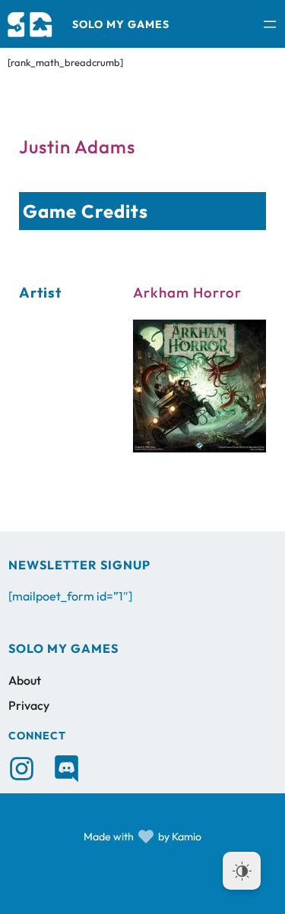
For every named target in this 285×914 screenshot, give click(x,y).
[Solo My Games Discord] (66, 768)
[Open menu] (270, 24)
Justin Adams (77, 146)
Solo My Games (120, 24)
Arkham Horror (187, 292)
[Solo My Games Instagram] (21, 768)
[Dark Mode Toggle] (241, 870)
